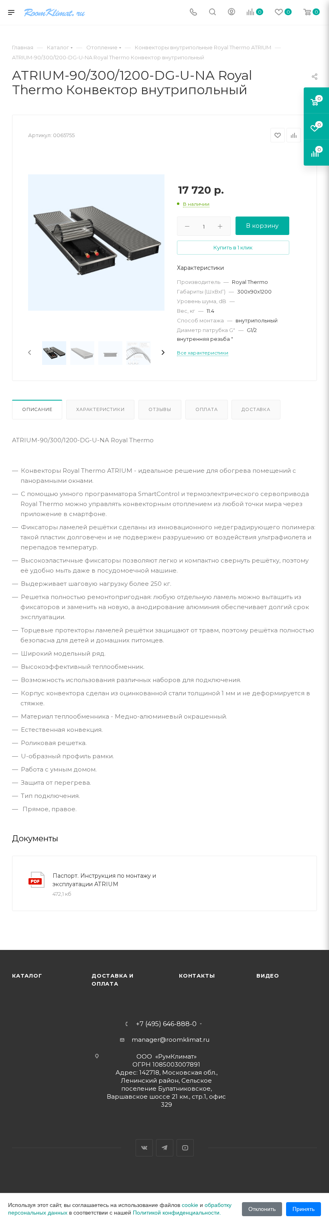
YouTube (185, 1147)
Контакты (197, 975)
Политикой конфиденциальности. (177, 1212)
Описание (37, 409)
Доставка (256, 409)
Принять (303, 1209)
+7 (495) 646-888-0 (166, 1024)
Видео (267, 975)
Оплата (206, 409)
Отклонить (262, 1209)
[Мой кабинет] (231, 12)
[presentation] (29, 353)
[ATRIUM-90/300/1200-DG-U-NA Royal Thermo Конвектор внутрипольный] (96, 242)
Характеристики (100, 409)
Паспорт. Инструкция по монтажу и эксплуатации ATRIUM (104, 880)
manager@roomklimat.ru (170, 1039)
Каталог (27, 975)
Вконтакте (144, 1147)
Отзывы (159, 409)
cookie (190, 1205)
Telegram (164, 1147)
